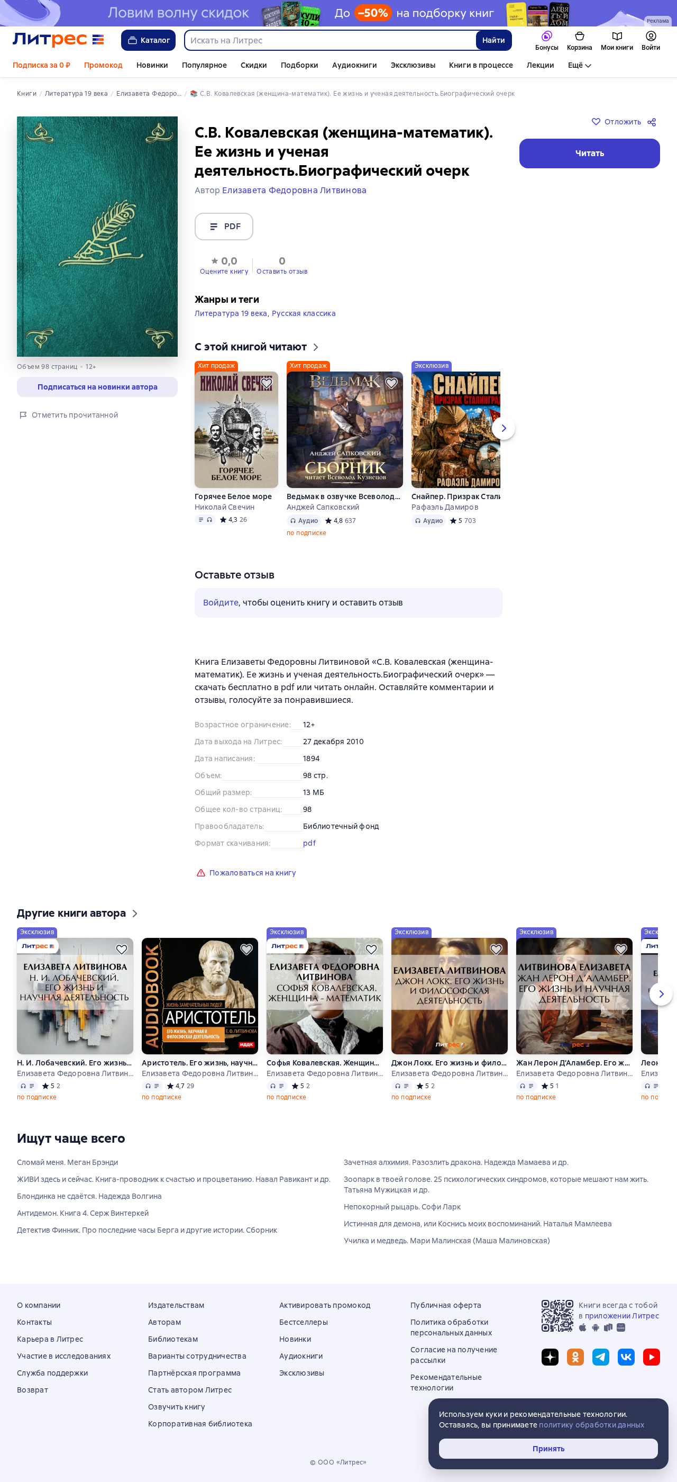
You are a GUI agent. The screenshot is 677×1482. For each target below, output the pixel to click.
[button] (224, 264)
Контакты (34, 1322)
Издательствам (176, 1305)
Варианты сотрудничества (197, 1356)
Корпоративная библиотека (200, 1424)
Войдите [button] (221, 602)
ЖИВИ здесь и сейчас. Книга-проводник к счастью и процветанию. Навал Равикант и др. (174, 1179)
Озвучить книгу (177, 1407)
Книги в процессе (481, 65)
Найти (493, 40)
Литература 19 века (231, 313)
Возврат (32, 1390)
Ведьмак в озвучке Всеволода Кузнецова (345, 496)
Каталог (155, 40)
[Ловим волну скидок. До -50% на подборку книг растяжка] (338, 13)
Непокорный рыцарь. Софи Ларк (402, 1207)
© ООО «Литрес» (338, 1462)
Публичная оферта (445, 1305)
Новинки (152, 65)
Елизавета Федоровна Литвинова (75, 1073)
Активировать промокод (324, 1305)
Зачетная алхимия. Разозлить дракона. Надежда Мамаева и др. (456, 1162)
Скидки (254, 65)
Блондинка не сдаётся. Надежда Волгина (89, 1196)
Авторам (164, 1322)
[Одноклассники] (575, 1357)
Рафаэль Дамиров (445, 507)
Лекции (540, 65)
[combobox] (329, 40)
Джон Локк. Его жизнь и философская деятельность (449, 1063)
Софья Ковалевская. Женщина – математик (325, 1063)
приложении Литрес (622, 1316)
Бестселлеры (303, 1322)
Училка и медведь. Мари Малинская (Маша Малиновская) (447, 1240)
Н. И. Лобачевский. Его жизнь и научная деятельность (75, 1063)
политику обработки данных (591, 1425)
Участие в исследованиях (64, 1356)
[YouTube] (651, 1357)
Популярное (204, 65)
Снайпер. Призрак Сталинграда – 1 (469, 496)
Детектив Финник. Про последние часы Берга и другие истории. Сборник (147, 1230)
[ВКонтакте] (626, 1357)
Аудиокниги (354, 65)
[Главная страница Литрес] (58, 40)
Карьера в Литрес (50, 1339)
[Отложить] (266, 383)
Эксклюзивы (413, 65)
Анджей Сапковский (323, 507)
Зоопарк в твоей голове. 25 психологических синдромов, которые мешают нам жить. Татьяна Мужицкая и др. (496, 1184)
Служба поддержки (52, 1373)
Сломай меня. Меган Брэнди (67, 1162)
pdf (309, 843)
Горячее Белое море (233, 496)
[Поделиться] (653, 121)
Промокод (103, 65)
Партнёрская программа (194, 1373)
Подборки (299, 65)
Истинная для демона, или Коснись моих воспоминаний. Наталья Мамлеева (478, 1223)
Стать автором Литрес (190, 1390)
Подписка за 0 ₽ (41, 65)
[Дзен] (550, 1357)
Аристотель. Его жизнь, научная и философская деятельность (200, 1063)
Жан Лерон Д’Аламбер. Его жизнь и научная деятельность (574, 1063)
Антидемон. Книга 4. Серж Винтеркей (83, 1213)
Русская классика (304, 313)
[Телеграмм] (600, 1357)
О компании (39, 1305)
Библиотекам (173, 1339)
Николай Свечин (225, 507)
